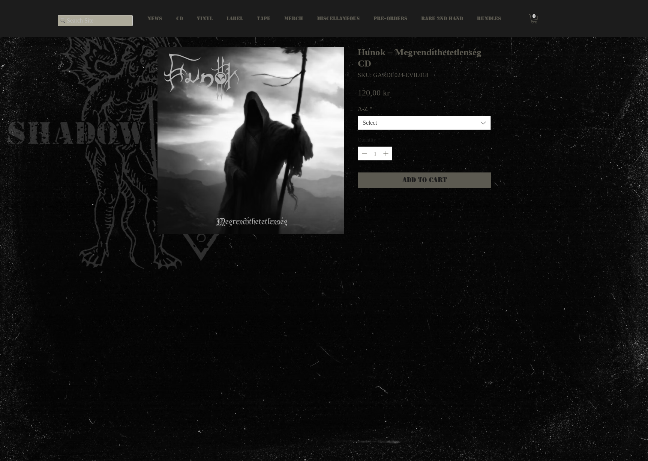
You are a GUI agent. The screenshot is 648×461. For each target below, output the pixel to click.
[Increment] (386, 153)
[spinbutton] (375, 153)
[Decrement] (363, 153)
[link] (534, 18)
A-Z (365, 109)
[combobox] (424, 123)
